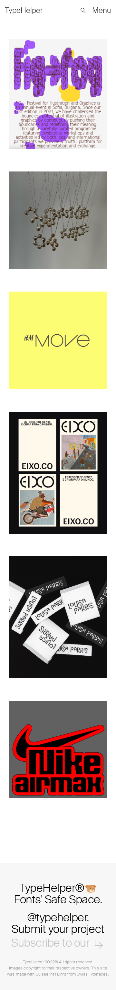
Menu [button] (101, 10)
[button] (83, 10)
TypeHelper (33, 962)
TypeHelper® (58, 892)
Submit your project (58, 929)
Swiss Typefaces (92, 974)
